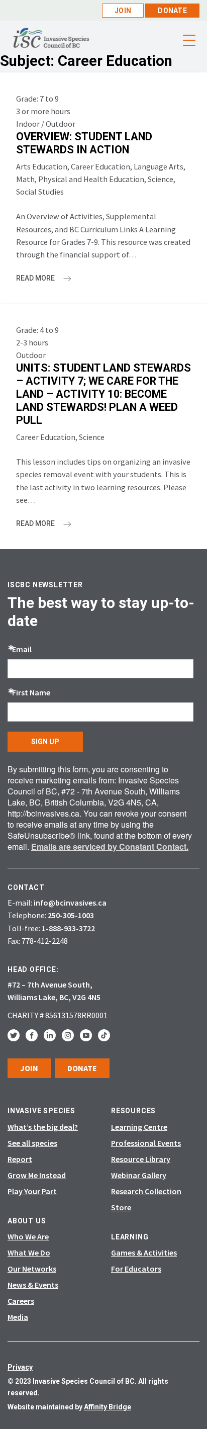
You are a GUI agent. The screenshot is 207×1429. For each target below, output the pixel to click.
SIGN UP (45, 742)
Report (20, 1159)
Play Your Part (32, 1191)
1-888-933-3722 (68, 928)
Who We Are (28, 1236)
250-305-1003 (71, 915)
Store (121, 1207)
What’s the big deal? (43, 1127)
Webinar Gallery (138, 1175)
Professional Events (146, 1143)
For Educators (136, 1269)
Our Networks (32, 1269)
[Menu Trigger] (188, 40)
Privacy (20, 1367)
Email (22, 649)
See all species (32, 1143)
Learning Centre (139, 1127)
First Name (31, 692)
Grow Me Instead (37, 1175)
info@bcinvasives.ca (70, 903)
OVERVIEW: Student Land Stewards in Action (84, 143)
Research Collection (146, 1191)
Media (18, 1317)
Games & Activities (144, 1252)
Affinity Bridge (107, 1407)
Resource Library (140, 1159)
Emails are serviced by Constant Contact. (109, 846)
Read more (36, 278)
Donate (172, 11)
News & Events (33, 1285)
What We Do (29, 1252)
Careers (21, 1301)
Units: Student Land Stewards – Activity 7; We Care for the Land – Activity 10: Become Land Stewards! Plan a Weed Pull (103, 394)
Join (123, 11)
